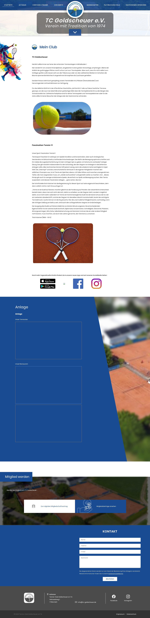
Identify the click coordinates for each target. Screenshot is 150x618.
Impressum (120, 614)
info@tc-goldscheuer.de (87, 602)
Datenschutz (131, 614)
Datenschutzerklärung (115, 574)
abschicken (110, 579)
